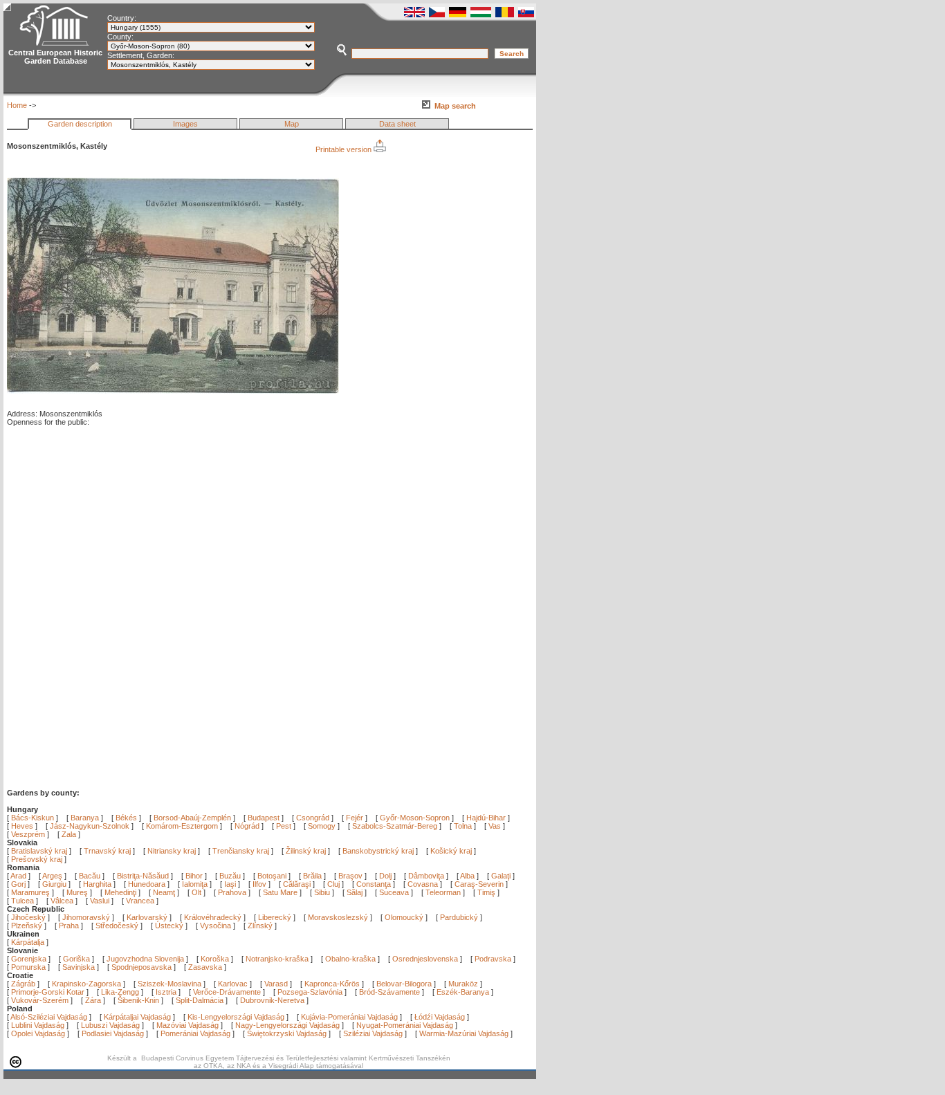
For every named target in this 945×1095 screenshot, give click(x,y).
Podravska (493, 959)
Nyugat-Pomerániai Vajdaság (404, 1025)
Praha (69, 925)
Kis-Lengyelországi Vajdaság (235, 1017)
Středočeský (116, 925)
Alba (468, 876)
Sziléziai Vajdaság (373, 1033)
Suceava (395, 892)
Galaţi (502, 876)
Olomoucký (404, 917)
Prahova (233, 892)
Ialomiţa (196, 884)
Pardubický (459, 917)
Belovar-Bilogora (404, 983)
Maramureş (31, 892)
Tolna (463, 826)
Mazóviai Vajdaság (187, 1025)
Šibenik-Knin (138, 1000)
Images (185, 124)
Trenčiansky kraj (240, 851)
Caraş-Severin (480, 884)
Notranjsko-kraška (277, 959)
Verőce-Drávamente (227, 992)
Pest (283, 826)
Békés (126, 817)
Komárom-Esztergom (182, 826)
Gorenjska (28, 959)
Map (291, 124)
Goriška (76, 959)
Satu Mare (281, 892)
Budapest (263, 817)
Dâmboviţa (427, 876)
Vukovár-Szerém (39, 1000)
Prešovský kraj (36, 859)
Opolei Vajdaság (38, 1033)
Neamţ (165, 892)
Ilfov (260, 884)
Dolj (386, 876)
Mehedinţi (121, 892)
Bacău (90, 876)
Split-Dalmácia (199, 1000)
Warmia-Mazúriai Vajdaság (463, 1033)
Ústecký (169, 925)
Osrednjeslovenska (425, 959)
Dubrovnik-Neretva (272, 1000)
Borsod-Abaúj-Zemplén (192, 817)
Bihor (195, 876)
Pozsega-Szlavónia (309, 992)
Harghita (98, 884)
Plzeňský (26, 925)
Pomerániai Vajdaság (195, 1033)
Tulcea (23, 900)
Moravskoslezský (338, 917)
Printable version (344, 149)
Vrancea (141, 900)
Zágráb (24, 983)
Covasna (423, 884)
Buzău (231, 876)
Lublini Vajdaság (37, 1025)
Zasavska (205, 967)
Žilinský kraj (307, 851)
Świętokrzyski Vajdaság (287, 1033)
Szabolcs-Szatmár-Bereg (394, 826)
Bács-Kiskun (32, 817)
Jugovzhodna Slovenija (145, 959)
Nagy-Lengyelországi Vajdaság (287, 1025)
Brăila (313, 876)
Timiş (487, 892)
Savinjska (78, 967)
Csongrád (312, 817)
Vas (494, 826)
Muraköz (463, 983)
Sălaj (356, 892)
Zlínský (260, 925)
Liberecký (274, 917)
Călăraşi (298, 884)
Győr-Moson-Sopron (415, 817)
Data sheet (397, 124)
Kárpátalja (27, 942)
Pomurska (29, 967)
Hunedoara (147, 884)
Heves (22, 826)
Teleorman (444, 892)
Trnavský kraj (108, 851)
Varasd (276, 983)
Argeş (53, 876)
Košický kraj (451, 851)
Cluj (334, 884)
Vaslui (100, 900)
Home (17, 105)
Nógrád (247, 826)
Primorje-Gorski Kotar (47, 992)
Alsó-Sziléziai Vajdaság (48, 1017)
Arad (19, 876)
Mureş (78, 892)
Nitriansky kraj (171, 851)
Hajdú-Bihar (486, 817)
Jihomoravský (86, 917)
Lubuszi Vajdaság (110, 1025)
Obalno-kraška (350, 959)
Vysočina (215, 925)
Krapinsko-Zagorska (86, 983)
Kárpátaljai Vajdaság (137, 1017)
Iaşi (231, 884)
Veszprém (28, 834)
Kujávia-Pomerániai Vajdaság (349, 1017)
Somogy (322, 826)
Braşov (351, 876)
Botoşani (272, 876)
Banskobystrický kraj (378, 851)
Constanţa (374, 884)
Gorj (19, 884)
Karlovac (233, 983)
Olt (197, 892)
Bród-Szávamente (389, 992)
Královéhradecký (212, 917)
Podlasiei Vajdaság (113, 1033)
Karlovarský (147, 917)
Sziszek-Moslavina (169, 983)
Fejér (354, 817)
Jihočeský (28, 917)
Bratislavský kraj (39, 851)
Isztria (166, 992)
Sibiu (323, 892)
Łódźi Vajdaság (439, 1017)
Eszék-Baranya (463, 992)
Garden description (80, 124)
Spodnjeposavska (141, 967)
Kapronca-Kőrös (332, 983)
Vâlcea (63, 900)
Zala (69, 834)
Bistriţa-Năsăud (144, 876)
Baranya (85, 817)
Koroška (215, 959)
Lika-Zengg (120, 992)
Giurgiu (55, 884)
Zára (93, 1000)
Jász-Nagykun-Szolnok (89, 826)
